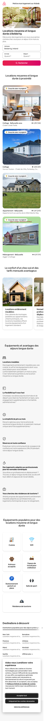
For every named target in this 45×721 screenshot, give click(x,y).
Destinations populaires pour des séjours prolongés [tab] (21, 628)
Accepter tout (22, 696)
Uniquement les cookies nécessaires (22, 701)
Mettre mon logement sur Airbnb (26, 3)
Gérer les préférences (21, 707)
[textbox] (12, 56)
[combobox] (21, 48)
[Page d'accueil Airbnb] (4, 3)
